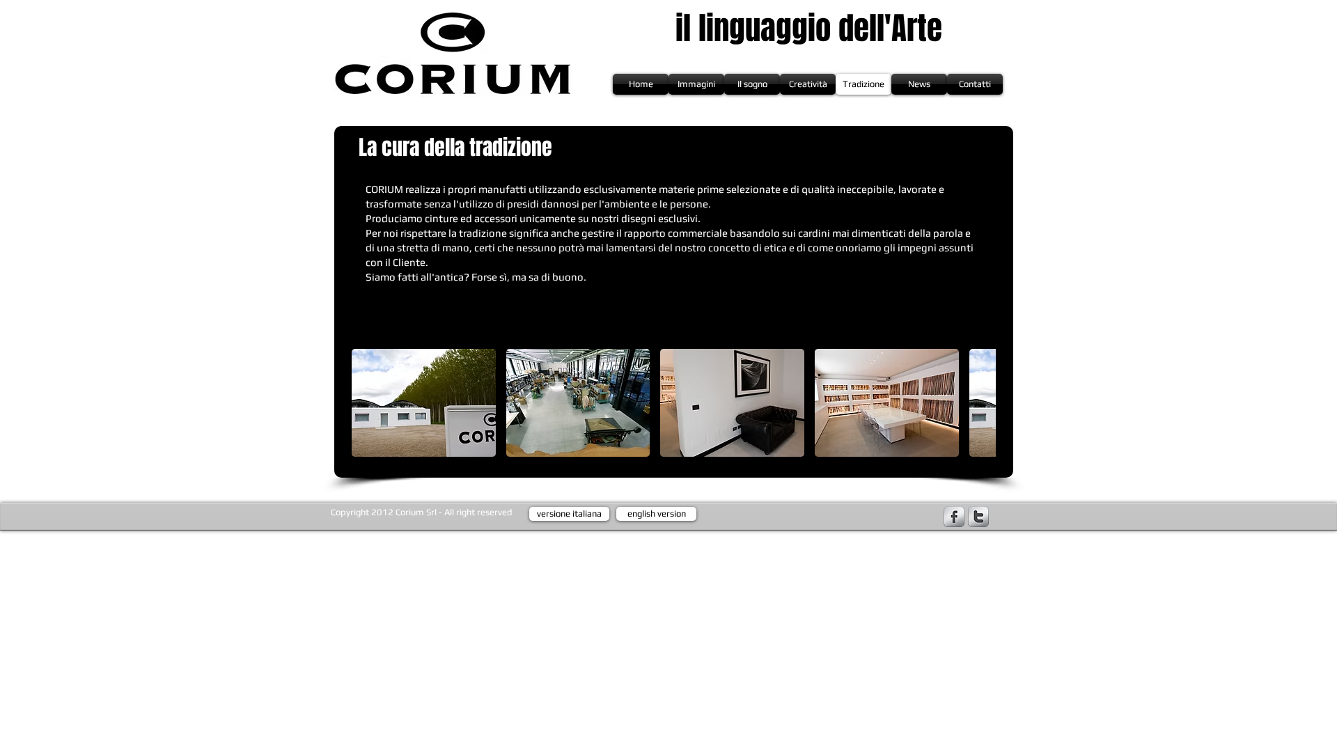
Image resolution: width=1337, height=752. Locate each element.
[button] (424, 403)
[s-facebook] (954, 516)
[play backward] (369, 403)
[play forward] (978, 403)
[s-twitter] (978, 516)
